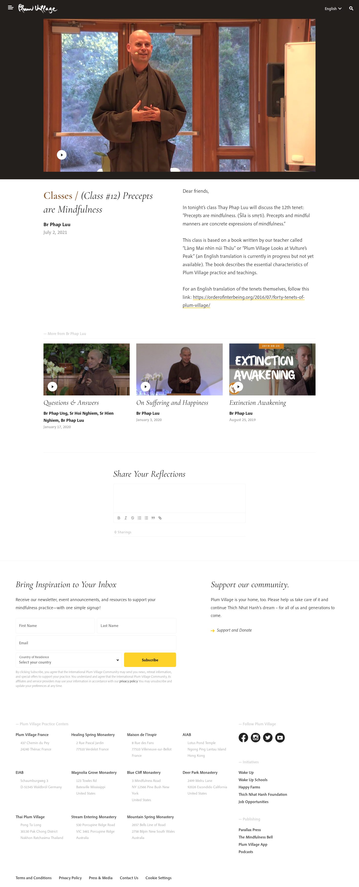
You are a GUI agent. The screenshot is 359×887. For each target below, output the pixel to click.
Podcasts (246, 851)
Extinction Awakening (257, 402)
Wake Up (246, 772)
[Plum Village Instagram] (256, 738)
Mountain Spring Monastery (150, 816)
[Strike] (132, 518)
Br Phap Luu (57, 224)
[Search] (351, 8)
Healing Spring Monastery (93, 734)
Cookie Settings (158, 877)
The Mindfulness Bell (256, 837)
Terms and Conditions (34, 877)
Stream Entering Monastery (93, 816)
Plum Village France (32, 734)
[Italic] (125, 518)
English (331, 8)
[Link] (160, 518)
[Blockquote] (153, 518)
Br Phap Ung (55, 413)
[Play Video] (179, 95)
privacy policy (128, 681)
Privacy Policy (70, 877)
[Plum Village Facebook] (243, 738)
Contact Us (129, 877)
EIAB (19, 772)
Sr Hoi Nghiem (83, 413)
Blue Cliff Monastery (143, 772)
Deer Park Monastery (200, 772)
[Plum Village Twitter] (268, 738)
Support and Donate (234, 630)
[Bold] (119, 518)
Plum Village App (253, 844)
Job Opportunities (253, 801)
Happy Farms (249, 787)
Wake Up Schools (253, 779)
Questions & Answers (71, 402)
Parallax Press (250, 829)
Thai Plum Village (30, 816)
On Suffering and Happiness (172, 402)
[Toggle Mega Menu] (10, 7)
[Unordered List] (146, 518)
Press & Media (101, 877)
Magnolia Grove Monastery (93, 772)
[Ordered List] (139, 518)
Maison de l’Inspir (142, 734)
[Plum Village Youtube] (280, 738)
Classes (57, 195)
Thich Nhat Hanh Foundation (263, 794)
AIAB (187, 734)
